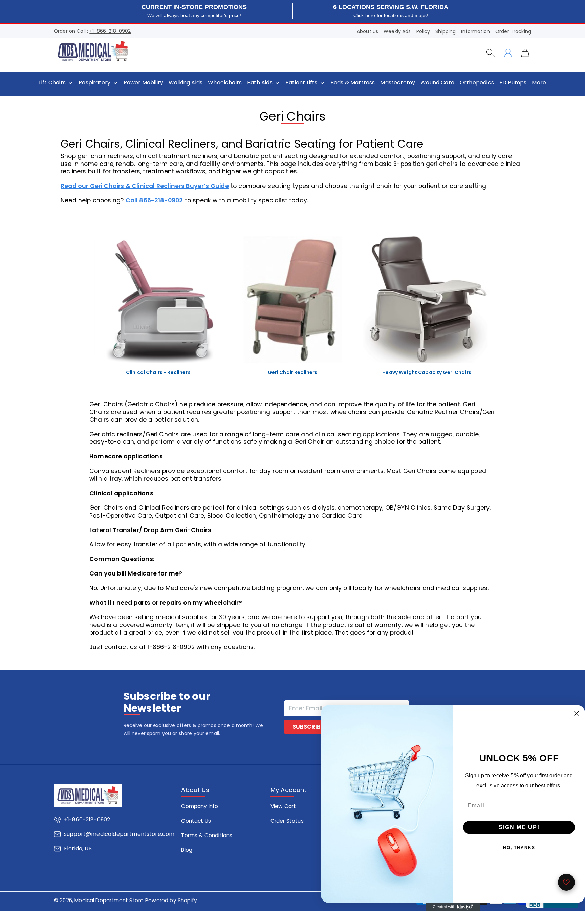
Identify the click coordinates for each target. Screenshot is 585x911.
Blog (186, 849)
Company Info (199, 806)
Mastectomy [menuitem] (397, 82)
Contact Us (196, 820)
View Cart (283, 806)
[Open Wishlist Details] (566, 882)
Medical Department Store (109, 900)
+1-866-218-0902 (110, 31)
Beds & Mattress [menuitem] (352, 82)
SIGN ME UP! (519, 827)
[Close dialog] (576, 713)
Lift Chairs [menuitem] (52, 82)
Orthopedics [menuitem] (477, 82)
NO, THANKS (519, 847)
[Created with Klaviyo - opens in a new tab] (453, 907)
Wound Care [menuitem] (437, 82)
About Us (367, 31)
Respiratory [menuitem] (94, 82)
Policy (423, 31)
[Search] (490, 53)
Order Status (287, 820)
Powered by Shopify (171, 900)
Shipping (445, 31)
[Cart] (525, 52)
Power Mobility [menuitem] (143, 82)
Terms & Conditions (206, 835)
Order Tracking (513, 31)
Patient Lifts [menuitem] (301, 82)
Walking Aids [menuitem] (185, 82)
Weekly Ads (397, 31)
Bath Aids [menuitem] (260, 82)
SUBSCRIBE (308, 727)
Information (475, 31)
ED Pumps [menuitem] (512, 82)
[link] (158, 309)
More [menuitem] (539, 82)
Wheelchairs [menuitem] (225, 82)
